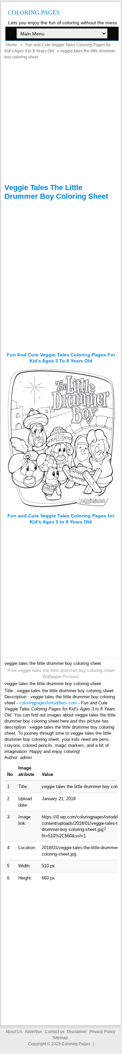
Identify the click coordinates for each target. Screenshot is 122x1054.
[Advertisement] (61, 122)
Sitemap (60, 1037)
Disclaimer (77, 1031)
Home (11, 45)
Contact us (54, 1031)
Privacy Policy (102, 1031)
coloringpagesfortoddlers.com (48, 702)
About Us (13, 1031)
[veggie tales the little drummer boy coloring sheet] (61, 509)
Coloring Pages (34, 12)
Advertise (33, 1031)
